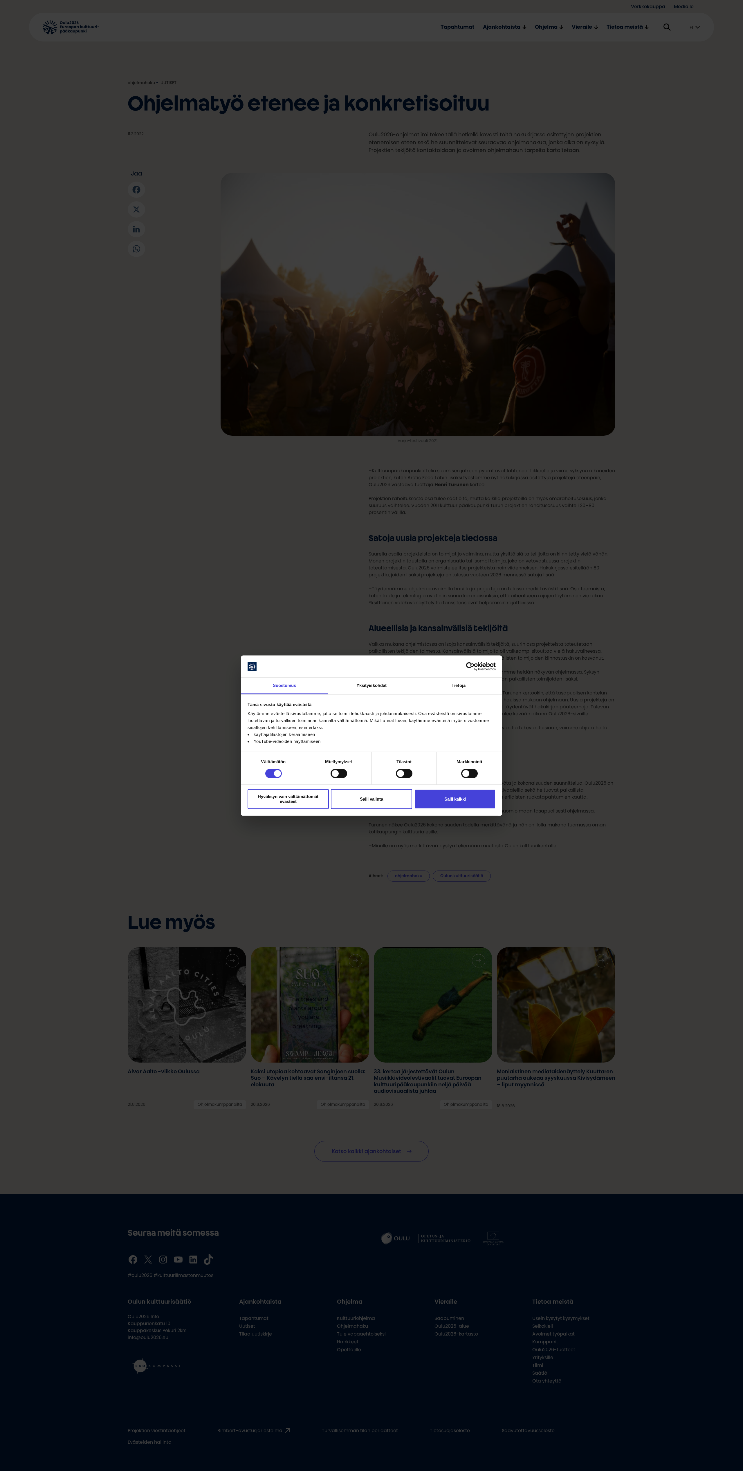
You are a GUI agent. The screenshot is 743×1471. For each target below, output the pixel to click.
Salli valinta (371, 799)
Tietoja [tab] (459, 685)
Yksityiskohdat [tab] (371, 685)
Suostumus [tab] (284, 685)
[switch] (339, 773)
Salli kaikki (455, 799)
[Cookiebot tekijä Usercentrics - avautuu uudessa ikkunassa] (470, 666)
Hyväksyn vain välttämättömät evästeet (288, 799)
